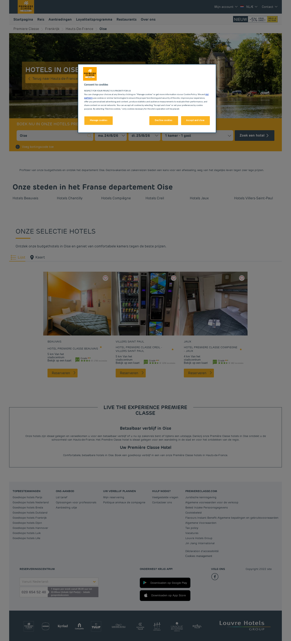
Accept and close (195, 120)
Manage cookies (98, 120)
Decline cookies (163, 120)
